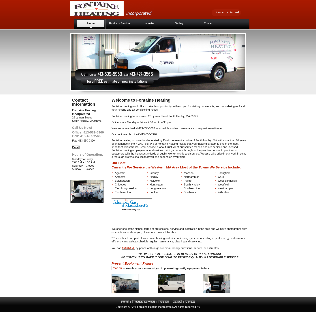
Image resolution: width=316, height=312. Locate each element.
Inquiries (164, 301)
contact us (128, 247)
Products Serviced (144, 301)
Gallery (177, 301)
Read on (117, 268)
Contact (190, 301)
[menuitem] (90, 24)
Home (125, 301)
